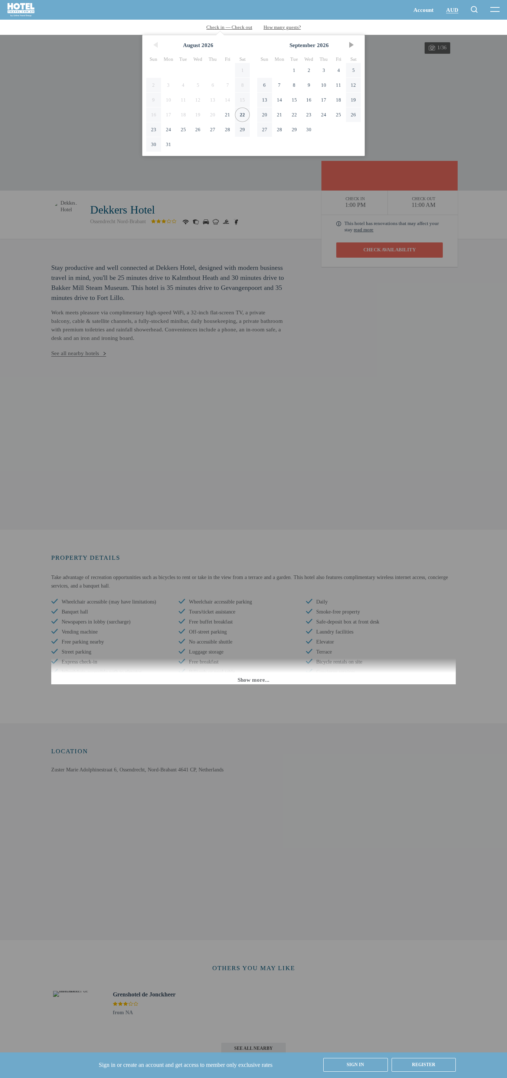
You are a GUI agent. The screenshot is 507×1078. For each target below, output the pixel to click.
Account (423, 10)
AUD (452, 10)
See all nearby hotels (75, 353)
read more (363, 229)
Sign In (355, 1064)
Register (423, 1064)
